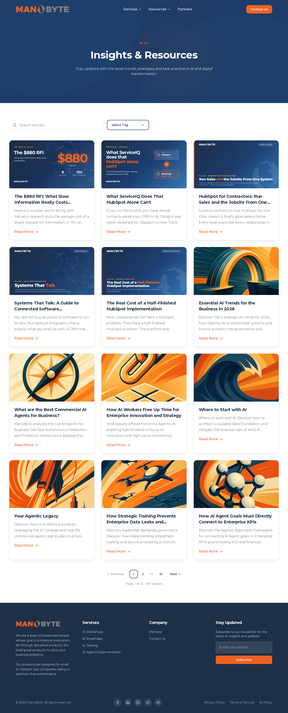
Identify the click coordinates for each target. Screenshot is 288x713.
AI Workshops (92, 632)
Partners (185, 9)
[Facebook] (117, 702)
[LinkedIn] (128, 702)
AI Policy (265, 702)
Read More (23, 232)
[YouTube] (158, 702)
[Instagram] (138, 702)
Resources (157, 9)
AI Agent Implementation (101, 652)
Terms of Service (242, 702)
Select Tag (120, 125)
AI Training (90, 645)
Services (130, 9)
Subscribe (244, 660)
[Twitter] (148, 702)
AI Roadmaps (92, 639)
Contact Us (259, 9)
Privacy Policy (214, 702)
